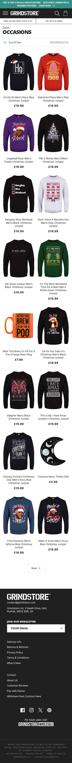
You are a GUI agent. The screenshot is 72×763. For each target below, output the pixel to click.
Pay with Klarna (16, 690)
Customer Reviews (17, 685)
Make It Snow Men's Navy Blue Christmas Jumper (53, 542)
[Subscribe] (61, 628)
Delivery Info (14, 641)
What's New (14, 663)
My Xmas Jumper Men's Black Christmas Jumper (19, 285)
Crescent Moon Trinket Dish (53, 476)
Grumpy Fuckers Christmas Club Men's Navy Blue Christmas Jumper (18, 479)
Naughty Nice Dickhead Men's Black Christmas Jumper (19, 222)
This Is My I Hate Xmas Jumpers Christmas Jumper (53, 417)
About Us (12, 680)
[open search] (57, 13)
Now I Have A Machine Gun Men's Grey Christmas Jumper (53, 222)
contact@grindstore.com (21, 602)
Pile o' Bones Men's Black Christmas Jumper (53, 160)
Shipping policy (22, 757)
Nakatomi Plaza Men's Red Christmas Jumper (53, 99)
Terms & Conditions (18, 657)
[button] (66, 13)
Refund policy (14, 754)
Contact (11, 674)
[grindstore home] (36, 597)
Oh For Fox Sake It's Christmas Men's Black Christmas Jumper (53, 354)
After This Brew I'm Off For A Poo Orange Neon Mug (19, 353)
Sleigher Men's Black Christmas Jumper (19, 417)
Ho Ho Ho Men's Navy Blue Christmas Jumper (18, 99)
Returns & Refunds (17, 646)
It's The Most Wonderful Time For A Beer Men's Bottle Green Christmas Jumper (53, 288)
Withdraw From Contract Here (24, 696)
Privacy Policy (15, 652)
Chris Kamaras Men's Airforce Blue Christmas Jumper (19, 544)
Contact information (46, 757)
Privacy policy (34, 754)
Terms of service (56, 754)
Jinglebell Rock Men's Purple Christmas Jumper (18, 160)
